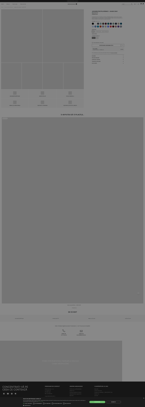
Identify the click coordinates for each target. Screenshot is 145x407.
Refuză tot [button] (113, 401)
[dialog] (72, 402)
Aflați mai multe (40, 401)
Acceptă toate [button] (97, 401)
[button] (55, 405)
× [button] (143, 398)
